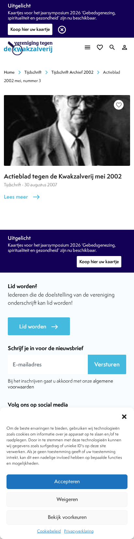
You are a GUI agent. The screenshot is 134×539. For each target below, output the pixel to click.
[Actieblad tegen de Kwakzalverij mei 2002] (67, 130)
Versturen (107, 364)
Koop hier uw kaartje (30, 29)
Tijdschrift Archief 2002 (72, 72)
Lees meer (22, 197)
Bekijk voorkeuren (67, 517)
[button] (124, 415)
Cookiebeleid (49, 531)
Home (9, 72)
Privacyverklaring (79, 531)
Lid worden (39, 327)
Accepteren (67, 481)
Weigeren (67, 499)
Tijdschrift (33, 72)
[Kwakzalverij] (30, 48)
